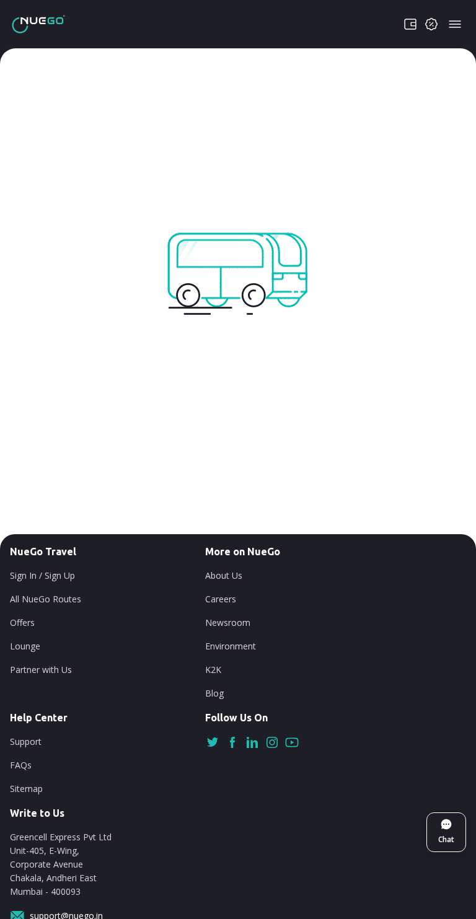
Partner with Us (41, 669)
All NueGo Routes (45, 599)
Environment (230, 646)
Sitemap (26, 788)
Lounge (25, 646)
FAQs (21, 765)
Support (26, 741)
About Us (223, 575)
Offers (22, 622)
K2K (213, 669)
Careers (220, 599)
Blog (214, 693)
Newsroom (227, 622)
